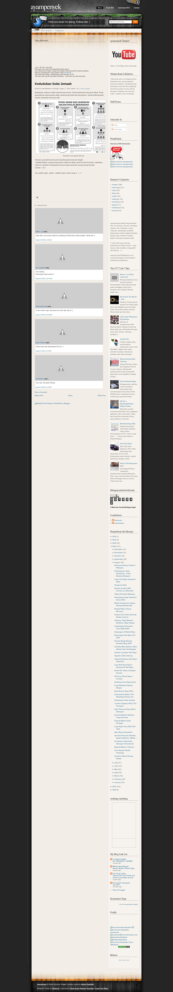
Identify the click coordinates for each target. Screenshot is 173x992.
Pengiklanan (59, 30)
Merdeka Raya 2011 (127, 424)
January (117, 782)
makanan (115, 199)
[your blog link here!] (124, 947)
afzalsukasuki (41, 306)
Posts (115, 125)
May (116, 769)
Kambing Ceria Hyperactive (125, 682)
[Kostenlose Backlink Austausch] (124, 932)
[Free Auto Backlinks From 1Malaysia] (124, 945)
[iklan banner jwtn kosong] (116, 159)
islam (82, 89)
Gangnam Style (120, 585)
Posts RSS (110, 8)
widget (135, 904)
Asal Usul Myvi (126, 443)
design (115, 185)
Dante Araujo (75, 988)
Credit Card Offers (101, 988)
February (118, 779)
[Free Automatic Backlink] (121, 927)
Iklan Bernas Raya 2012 (123, 691)
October (117, 556)
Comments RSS (124, 8)
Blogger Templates (87, 988)
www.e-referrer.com (124, 960)
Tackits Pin (124, 339)
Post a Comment (41, 392)
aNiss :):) (39, 232)
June (116, 766)
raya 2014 (116, 885)
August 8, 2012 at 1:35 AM (43, 240)
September (118, 559)
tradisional (116, 208)
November (118, 553)
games (114, 205)
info (77, 89)
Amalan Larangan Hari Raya (125, 652)
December (118, 549)
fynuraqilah (40, 268)
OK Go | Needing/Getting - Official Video (127, 403)
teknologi (116, 187)
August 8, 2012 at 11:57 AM (44, 278)
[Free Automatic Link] (128, 935)
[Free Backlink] (118, 937)
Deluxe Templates (87, 984)
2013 (114, 543)
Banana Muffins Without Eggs (123, 868)
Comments (117, 129)
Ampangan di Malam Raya (124, 632)
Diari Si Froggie (119, 890)
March (116, 776)
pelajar (87, 89)
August (117, 562)
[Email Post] (37, 197)
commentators (128, 904)
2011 (114, 786)
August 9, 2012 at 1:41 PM (43, 387)
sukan (114, 196)
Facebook (67, 73)
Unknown (118, 520)
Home (100, 8)
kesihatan (116, 202)
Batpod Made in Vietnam (124, 747)
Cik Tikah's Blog (119, 874)
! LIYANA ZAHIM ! (120, 859)
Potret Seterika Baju (128, 381)
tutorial (115, 210)
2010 (114, 790)
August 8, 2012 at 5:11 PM (43, 351)
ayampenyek (46, 6)
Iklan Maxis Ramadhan (123, 732)
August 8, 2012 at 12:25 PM (44, 314)
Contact (136, 8)
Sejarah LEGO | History (123, 656)
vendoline (40, 379)
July (116, 763)
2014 (114, 540)
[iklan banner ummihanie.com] (121, 162)
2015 (114, 536)
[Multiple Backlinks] (118, 940)
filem (114, 193)
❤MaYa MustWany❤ (121, 866)
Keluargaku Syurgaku (121, 883)
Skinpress (55, 988)
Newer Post (39, 395)
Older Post (101, 395)
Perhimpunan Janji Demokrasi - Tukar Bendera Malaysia (122, 573)
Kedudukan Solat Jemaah (53, 84)
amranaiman (119, 523)
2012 (114, 546)
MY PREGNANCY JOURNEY (123, 861)
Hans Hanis (40, 343)
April (116, 772)
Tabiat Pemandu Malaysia (124, 594)
